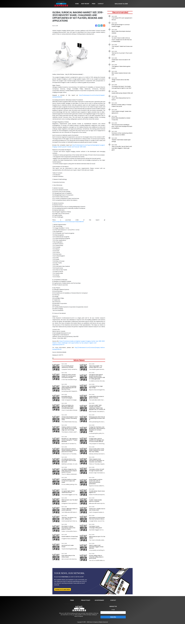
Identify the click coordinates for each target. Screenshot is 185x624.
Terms (72, 600)
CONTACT (101, 3)
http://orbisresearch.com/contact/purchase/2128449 (68, 221)
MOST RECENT (85, 3)
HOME (77, 3)
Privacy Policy (85, 600)
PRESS (93, 3)
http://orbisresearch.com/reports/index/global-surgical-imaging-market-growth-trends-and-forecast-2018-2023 (78, 146)
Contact (113, 600)
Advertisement (99, 600)
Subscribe (113, 617)
